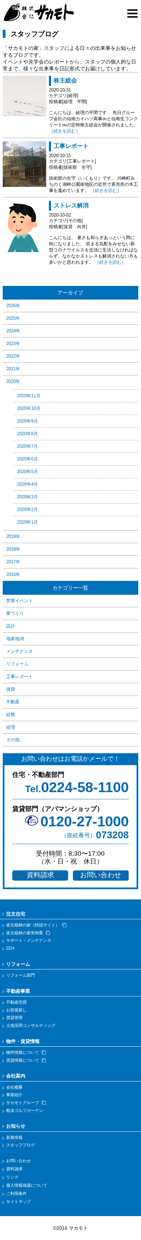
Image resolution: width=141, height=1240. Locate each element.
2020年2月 (27, 509)
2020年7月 (27, 446)
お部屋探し (16, 1010)
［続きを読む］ (64, 131)
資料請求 (40, 875)
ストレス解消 (71, 205)
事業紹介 (14, 1094)
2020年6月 (27, 458)
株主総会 (65, 80)
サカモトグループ (22, 1102)
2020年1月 (27, 522)
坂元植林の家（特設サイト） (33, 925)
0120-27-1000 (84, 821)
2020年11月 (28, 395)
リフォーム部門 (20, 975)
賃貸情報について (22, 1060)
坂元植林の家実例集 (24, 933)
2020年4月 (27, 484)
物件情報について (22, 1052)
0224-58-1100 (77, 787)
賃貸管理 (14, 1017)
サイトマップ (18, 1201)
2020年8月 (27, 433)
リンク (12, 1177)
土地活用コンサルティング (30, 1025)
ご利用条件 (16, 1193)
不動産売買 (16, 1002)
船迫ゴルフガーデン (24, 1110)
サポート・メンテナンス (28, 940)
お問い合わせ (100, 875)
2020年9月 (27, 421)
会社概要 (14, 1087)
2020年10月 (28, 408)
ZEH (10, 948)
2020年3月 (27, 496)
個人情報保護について (26, 1185)
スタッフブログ (20, 1145)
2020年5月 (27, 471)
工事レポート (71, 146)
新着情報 (14, 1137)
